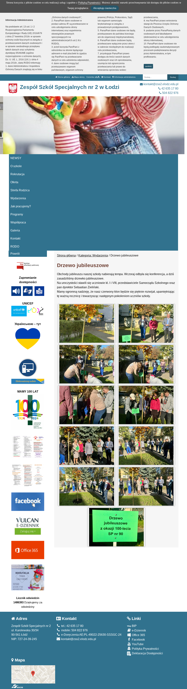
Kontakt (15, 238)
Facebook (138, 639)
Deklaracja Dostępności (147, 653)
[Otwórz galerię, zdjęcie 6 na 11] (146, 405)
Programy (16, 214)
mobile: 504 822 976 (74, 630)
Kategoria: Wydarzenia (93, 255)
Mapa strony (79, 77)
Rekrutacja (17, 174)
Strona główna (63, 77)
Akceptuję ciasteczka (104, 8)
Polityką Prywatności (89, 2)
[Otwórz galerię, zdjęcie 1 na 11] (86, 323)
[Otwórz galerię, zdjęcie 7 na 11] (86, 446)
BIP (134, 625)
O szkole (16, 166)
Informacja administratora (125, 77)
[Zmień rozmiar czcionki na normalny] (95, 77)
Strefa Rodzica (20, 190)
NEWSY (15, 158)
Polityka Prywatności (145, 648)
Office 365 (138, 635)
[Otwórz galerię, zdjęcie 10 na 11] (146, 486)
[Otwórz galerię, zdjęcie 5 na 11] (86, 405)
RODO (14, 246)
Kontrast (107, 77)
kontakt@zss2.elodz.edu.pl (160, 84)
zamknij (148, 66)
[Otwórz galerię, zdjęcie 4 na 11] (146, 364)
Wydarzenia (18, 198)
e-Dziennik (138, 630)
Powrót (15, 253)
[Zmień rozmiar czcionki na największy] (99, 77)
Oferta (14, 182)
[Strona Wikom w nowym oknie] (17, 686)
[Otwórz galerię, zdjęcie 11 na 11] (116, 527)
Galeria (15, 230)
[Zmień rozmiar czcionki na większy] (97, 77)
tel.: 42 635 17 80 (71, 625)
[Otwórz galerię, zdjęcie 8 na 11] (146, 446)
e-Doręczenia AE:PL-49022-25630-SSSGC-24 (90, 634)
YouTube (137, 644)
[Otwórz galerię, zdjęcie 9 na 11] (86, 486)
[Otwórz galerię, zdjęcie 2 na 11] (146, 323)
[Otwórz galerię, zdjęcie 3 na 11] (86, 364)
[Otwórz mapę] (33, 674)
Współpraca (18, 222)
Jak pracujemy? (20, 206)
